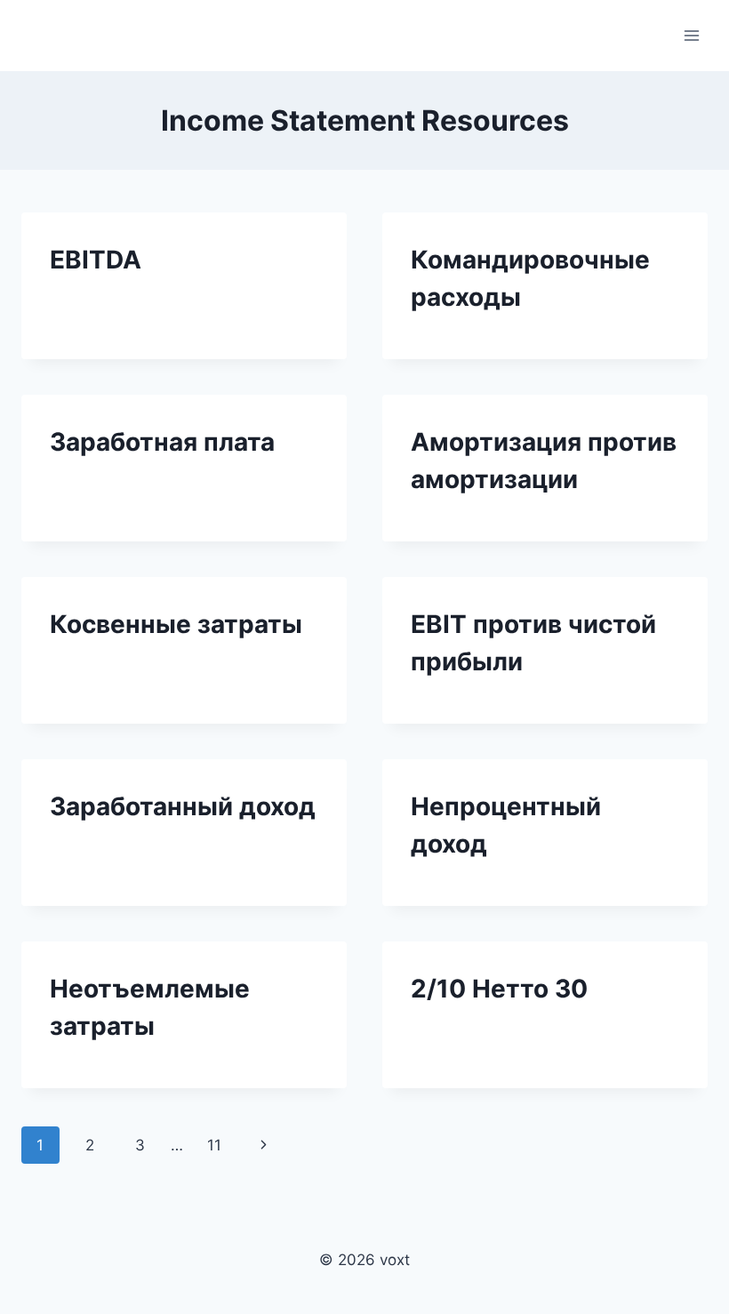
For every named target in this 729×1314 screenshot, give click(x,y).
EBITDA (95, 259)
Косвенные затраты (176, 624)
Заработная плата (162, 442)
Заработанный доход (183, 806)
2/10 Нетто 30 (499, 988)
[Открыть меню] (691, 35)
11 (214, 1145)
